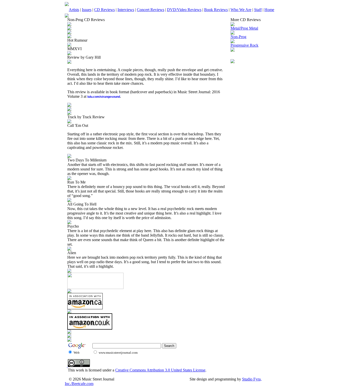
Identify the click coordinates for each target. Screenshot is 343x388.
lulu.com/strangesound (103, 97)
